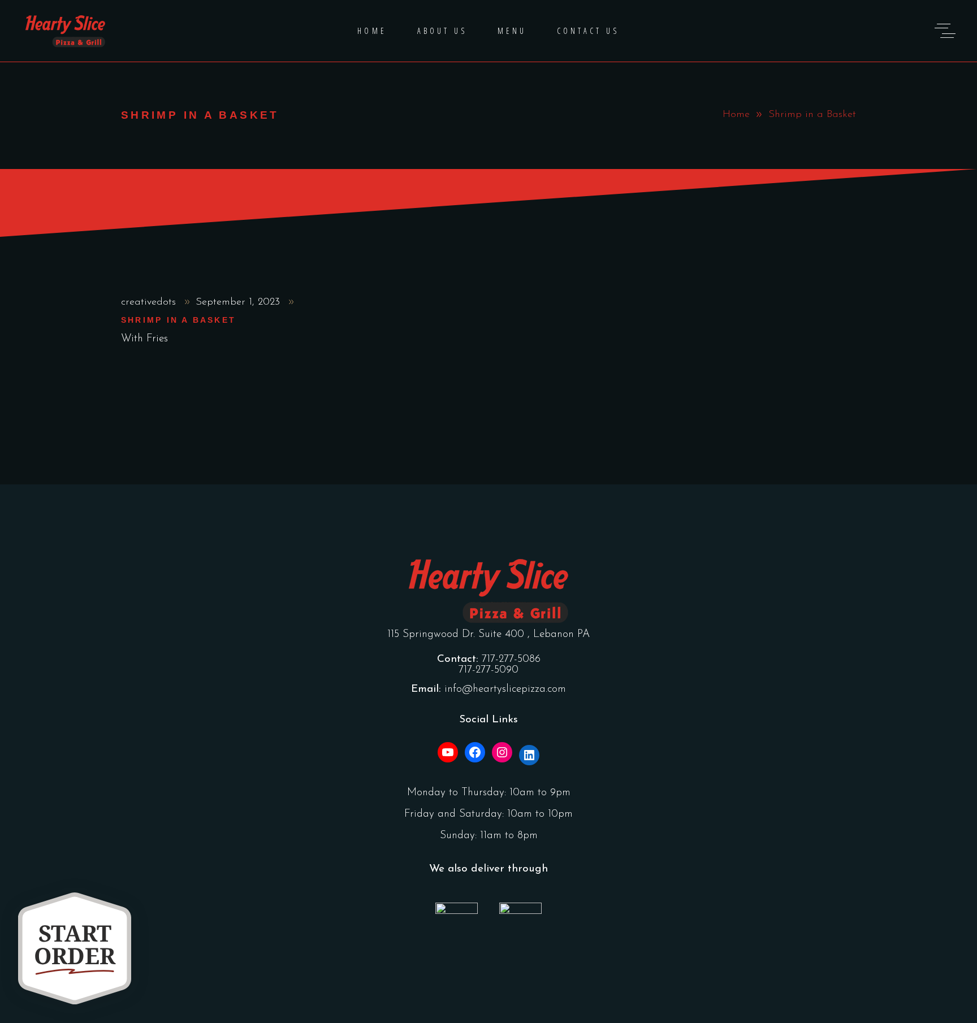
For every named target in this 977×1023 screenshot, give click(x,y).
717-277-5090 (488, 670)
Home (736, 115)
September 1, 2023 (239, 302)
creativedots (150, 302)
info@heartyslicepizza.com (505, 689)
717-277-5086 (511, 659)
